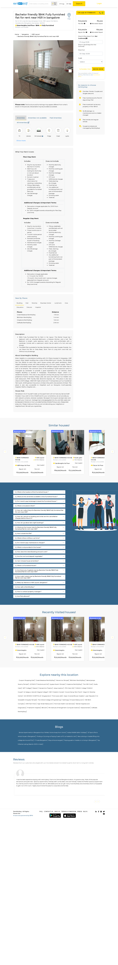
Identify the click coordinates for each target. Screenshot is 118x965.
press (79, 811)
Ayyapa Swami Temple (57, 684)
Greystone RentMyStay (73, 684)
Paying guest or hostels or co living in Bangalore (80, 740)
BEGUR (44, 707)
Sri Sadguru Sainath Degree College (35, 692)
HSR (50, 692)
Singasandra (46, 696)
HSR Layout (36, 34)
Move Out (81, 50)
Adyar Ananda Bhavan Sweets (74, 696)
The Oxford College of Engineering (49, 700)
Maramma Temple (62, 680)
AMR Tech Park (30, 704)
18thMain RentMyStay (77, 680)
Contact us (48, 811)
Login (99, 3)
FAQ (41, 811)
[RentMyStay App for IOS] (69, 815)
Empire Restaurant (76, 700)
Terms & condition (68, 811)
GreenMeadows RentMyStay (45, 680)
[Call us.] (100, 13)
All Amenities (22, 122)
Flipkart (35, 688)
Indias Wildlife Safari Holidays (76, 732)
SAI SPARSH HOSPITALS (32, 696)
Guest (80, 58)
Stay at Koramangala (55, 740)
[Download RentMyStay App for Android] (55, 815)
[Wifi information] (42, 136)
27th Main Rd (69, 688)
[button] (70, 70)
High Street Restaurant (45, 704)
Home (17, 34)
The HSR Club (87, 684)
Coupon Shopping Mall (26, 680)
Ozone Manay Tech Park (73, 692)
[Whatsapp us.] (102, 13)
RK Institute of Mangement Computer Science (63, 707)
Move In (87, 37)
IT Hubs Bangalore (41, 740)
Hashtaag (65, 700)
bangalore (25, 34)
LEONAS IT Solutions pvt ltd (39, 684)
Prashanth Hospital (33, 707)
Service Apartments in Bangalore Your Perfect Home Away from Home (42, 732)
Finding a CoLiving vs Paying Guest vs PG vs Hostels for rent (56, 736)
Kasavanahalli (85, 707)
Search (79, 4)
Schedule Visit (85, 69)
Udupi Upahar (58, 688)
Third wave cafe (57, 696)
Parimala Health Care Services (64, 704)
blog (85, 811)
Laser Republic (90, 696)
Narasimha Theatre (45, 688)
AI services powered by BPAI (23, 815)
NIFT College (27, 688)
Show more (21, 140)
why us (57, 811)
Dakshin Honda (58, 692)
